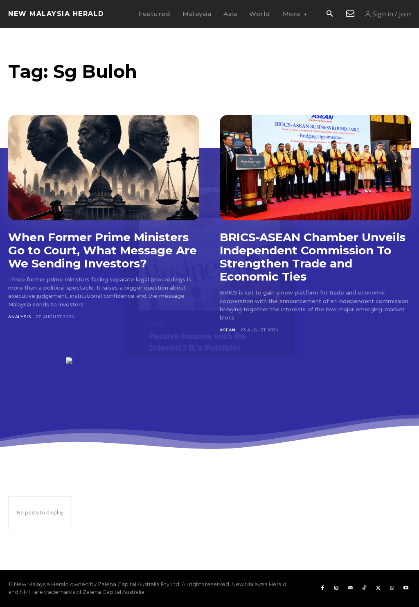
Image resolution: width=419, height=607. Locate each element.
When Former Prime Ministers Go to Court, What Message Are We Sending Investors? (102, 250)
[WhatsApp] (392, 588)
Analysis (19, 316)
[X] (378, 588)
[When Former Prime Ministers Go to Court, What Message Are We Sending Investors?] (103, 167)
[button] (329, 14)
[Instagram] (336, 588)
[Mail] (350, 588)
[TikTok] (364, 588)
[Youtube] (406, 588)
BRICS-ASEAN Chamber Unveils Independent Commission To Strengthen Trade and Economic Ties (312, 257)
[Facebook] (322, 588)
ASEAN (228, 330)
